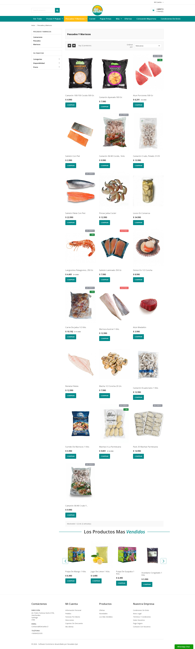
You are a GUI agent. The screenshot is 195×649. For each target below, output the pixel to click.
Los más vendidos (106, 617)
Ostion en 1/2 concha (142, 270)
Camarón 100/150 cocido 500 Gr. (79, 95)
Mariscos (36, 44)
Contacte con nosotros (142, 627)
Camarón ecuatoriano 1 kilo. (146, 388)
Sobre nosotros (139, 620)
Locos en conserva (141, 213)
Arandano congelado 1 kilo (152, 574)
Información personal (73, 610)
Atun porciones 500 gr (143, 95)
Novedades (103, 613)
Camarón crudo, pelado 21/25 (146, 156)
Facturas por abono (72, 617)
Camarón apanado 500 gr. (111, 97)
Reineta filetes (72, 386)
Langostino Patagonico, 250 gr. (79, 270)
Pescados (37, 41)
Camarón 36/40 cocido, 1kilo (112, 156)
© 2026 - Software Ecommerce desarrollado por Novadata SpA (54, 644)
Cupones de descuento (74, 623)
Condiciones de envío (141, 610)
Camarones (37, 37)
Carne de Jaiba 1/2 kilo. (75, 327)
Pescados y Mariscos (42, 32)
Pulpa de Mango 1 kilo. (75, 571)
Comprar (71, 105)
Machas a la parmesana (110, 447)
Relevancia (148, 45)
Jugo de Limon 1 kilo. (100, 571)
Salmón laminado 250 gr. (110, 270)
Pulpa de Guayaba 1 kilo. (125, 572)
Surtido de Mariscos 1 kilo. (77, 447)
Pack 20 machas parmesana (145, 447)
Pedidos (68, 613)
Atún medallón (139, 327)
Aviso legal (137, 613)
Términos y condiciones (142, 617)
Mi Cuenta (71, 603)
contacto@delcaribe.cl (39, 626)
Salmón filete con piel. (75, 213)
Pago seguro (138, 623)
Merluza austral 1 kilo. (109, 329)
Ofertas (102, 610)
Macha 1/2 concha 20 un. (110, 386)
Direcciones (69, 620)
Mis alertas (69, 627)
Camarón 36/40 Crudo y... (76, 505)
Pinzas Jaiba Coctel (107, 213)
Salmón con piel (72, 156)
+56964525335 (36, 633)
